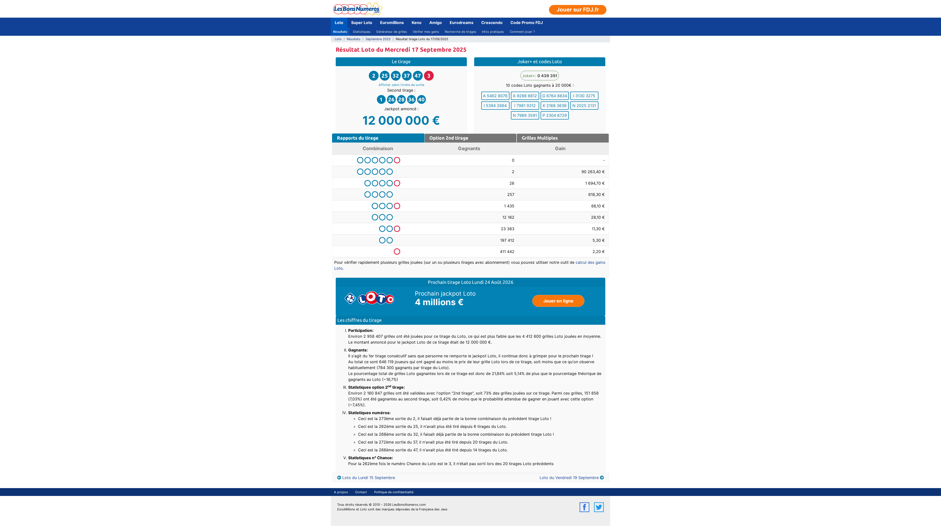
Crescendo (492, 22)
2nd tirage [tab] (448, 138)
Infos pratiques (493, 32)
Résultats (340, 32)
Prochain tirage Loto (450, 282)
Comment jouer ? (522, 32)
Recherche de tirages (460, 32)
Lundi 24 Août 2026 (492, 282)
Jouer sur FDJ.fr (578, 9)
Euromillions (392, 22)
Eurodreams (461, 22)
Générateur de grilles (391, 32)
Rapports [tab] (357, 138)
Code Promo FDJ (526, 22)
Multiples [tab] (540, 138)
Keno (416, 22)
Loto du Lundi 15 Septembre (368, 477)
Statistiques (362, 32)
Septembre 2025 (378, 39)
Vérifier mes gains (426, 32)
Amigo (435, 22)
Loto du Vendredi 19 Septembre (569, 477)
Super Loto (361, 22)
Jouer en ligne (558, 300)
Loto (339, 22)
